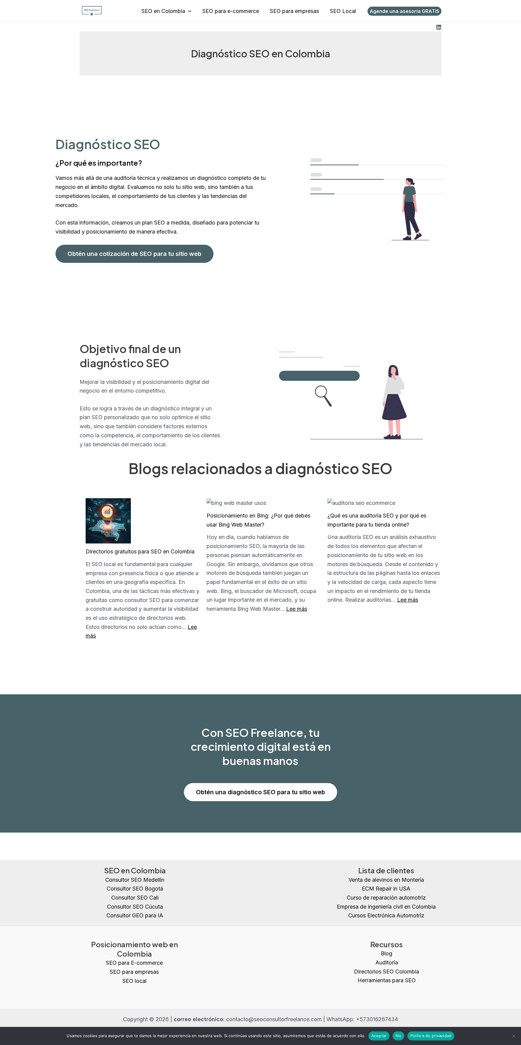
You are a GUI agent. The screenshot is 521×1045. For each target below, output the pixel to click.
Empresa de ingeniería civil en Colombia (386, 906)
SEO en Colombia (163, 11)
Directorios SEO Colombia (386, 971)
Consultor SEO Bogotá (135, 888)
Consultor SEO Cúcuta (135, 906)
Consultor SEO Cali (135, 897)
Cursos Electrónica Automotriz (386, 915)
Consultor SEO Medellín (134, 880)
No (398, 1035)
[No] (513, 1036)
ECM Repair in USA (386, 888)
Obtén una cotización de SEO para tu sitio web (134, 253)
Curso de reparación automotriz (386, 897)
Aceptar (379, 1035)
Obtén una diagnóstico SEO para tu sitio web (260, 792)
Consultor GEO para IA (134, 915)
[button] (188, 11)
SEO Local (343, 11)
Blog (386, 953)
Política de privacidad (431, 1035)
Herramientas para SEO (387, 980)
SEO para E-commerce (134, 963)
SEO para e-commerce (230, 11)
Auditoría (386, 962)
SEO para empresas (294, 11)
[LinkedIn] (438, 27)
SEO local (134, 981)
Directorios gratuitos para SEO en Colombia (140, 551)
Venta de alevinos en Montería (386, 880)
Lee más (296, 609)
